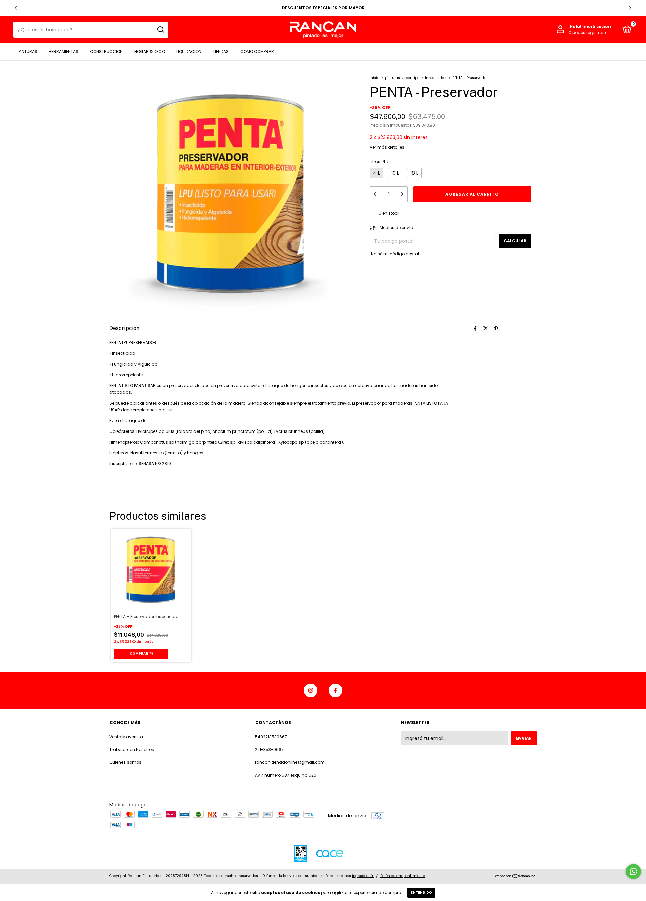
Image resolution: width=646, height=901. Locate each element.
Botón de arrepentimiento (402, 875)
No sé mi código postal (395, 254)
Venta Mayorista (126, 737)
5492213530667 (271, 737)
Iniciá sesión (596, 26)
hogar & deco (149, 51)
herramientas (63, 51)
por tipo (412, 77)
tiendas (221, 51)
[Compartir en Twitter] (485, 328)
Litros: (379, 161)
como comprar (257, 51)
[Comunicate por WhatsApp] (633, 871)
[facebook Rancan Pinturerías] (335, 690)
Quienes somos (125, 762)
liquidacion (188, 51)
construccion (106, 51)
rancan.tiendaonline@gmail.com (290, 762)
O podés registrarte (587, 32)
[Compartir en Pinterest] (496, 328)
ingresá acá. (363, 875)
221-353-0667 (269, 749)
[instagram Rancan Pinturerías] (310, 690)
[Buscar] (160, 30)
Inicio (374, 77)
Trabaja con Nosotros (131, 749)
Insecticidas (435, 77)
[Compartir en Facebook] (475, 328)
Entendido (421, 892)
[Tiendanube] (516, 876)
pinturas (28, 51)
